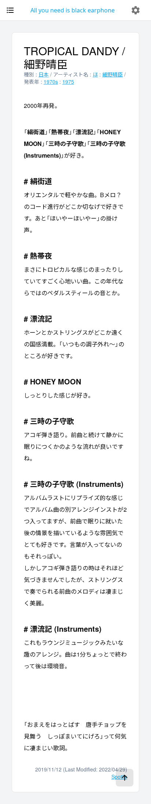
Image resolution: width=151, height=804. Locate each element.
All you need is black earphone (72, 10)
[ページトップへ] (124, 777)
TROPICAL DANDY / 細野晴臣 (74, 57)
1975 (68, 81)
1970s (51, 81)
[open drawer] (10, 10)
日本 (43, 74)
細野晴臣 (112, 74)
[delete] (135, 10)
